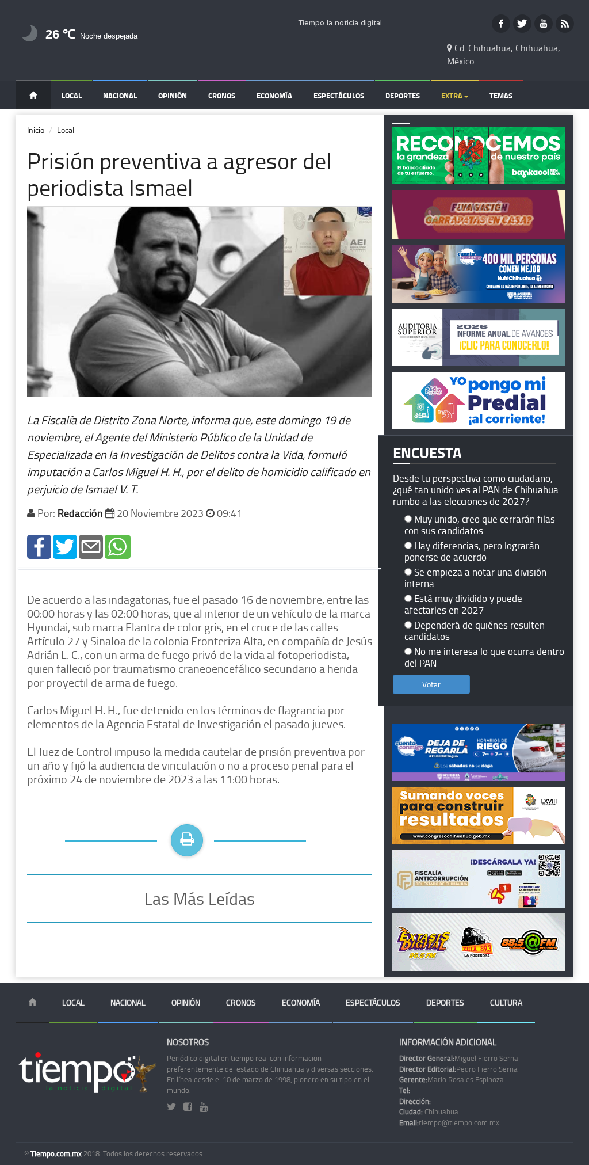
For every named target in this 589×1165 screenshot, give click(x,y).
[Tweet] (65, 545)
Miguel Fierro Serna (458, 1058)
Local (72, 95)
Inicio (35, 129)
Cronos (221, 95)
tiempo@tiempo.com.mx (449, 1122)
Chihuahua (428, 1111)
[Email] (91, 545)
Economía (274, 95)
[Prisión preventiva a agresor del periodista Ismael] (39, 545)
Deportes (402, 95)
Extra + (454, 95)
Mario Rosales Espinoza (451, 1079)
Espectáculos (338, 95)
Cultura (506, 1002)
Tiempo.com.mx (56, 1153)
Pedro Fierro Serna (458, 1069)
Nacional (120, 95)
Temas (500, 95)
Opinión (172, 95)
